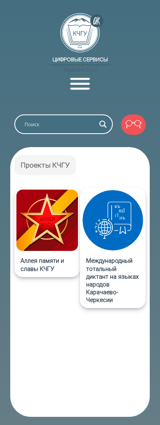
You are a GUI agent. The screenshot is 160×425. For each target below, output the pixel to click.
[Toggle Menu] (80, 84)
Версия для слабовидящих (133, 124)
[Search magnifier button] (103, 124)
